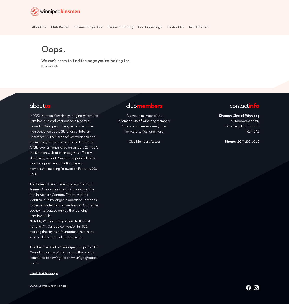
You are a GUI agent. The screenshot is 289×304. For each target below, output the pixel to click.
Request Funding (120, 27)
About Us (39, 27)
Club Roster (60, 27)
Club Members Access (144, 141)
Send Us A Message (44, 273)
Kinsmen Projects (87, 27)
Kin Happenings (150, 27)
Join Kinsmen (198, 27)
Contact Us (175, 27)
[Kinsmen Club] (55, 11)
